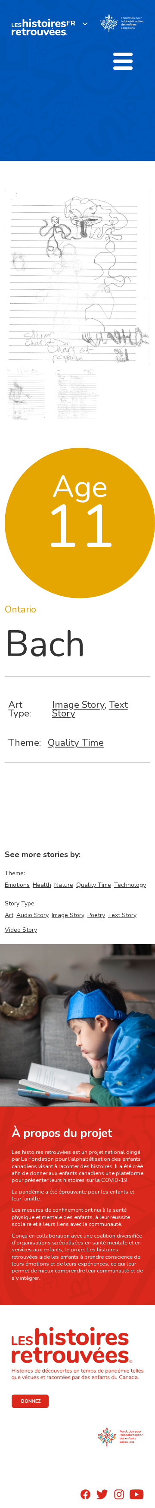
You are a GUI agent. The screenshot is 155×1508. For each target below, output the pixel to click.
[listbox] (77, 23)
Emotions (17, 885)
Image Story (78, 704)
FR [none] (71, 23)
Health (42, 885)
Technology (130, 885)
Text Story (122, 915)
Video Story (21, 930)
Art (9, 915)
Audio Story (32, 915)
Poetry (96, 915)
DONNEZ (31, 1401)
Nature (63, 885)
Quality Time (76, 742)
